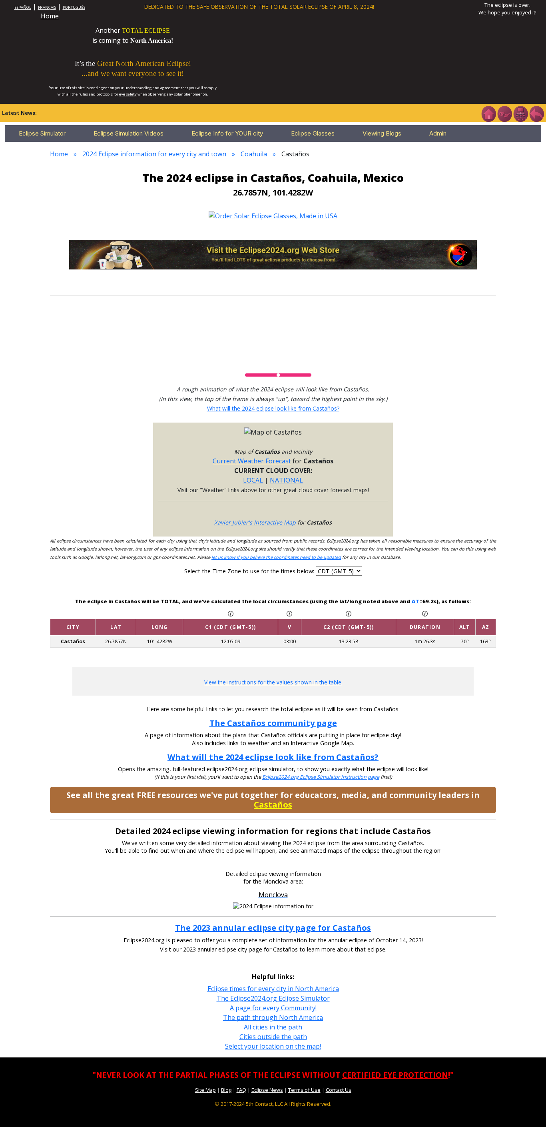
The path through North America (273, 1017)
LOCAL (253, 480)
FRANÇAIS (47, 7)
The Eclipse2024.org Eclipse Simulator (273, 998)
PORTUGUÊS (74, 7)
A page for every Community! (273, 1007)
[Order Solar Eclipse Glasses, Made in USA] (273, 215)
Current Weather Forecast (252, 461)
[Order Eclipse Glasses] (504, 113)
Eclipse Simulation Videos (128, 133)
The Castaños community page (273, 723)
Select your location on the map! (273, 1046)
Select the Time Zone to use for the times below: (250, 571)
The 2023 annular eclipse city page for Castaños (273, 927)
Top (528, 1109)
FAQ (241, 1089)
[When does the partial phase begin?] (230, 613)
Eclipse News (267, 1089)
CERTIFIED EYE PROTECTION (395, 1074)
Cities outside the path (273, 1036)
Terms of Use (304, 1089)
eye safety (128, 94)
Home (50, 16)
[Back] (536, 113)
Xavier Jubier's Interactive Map (255, 522)
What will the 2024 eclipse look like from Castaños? (273, 408)
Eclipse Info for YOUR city (227, 133)
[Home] (488, 113)
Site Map (205, 1089)
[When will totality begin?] (348, 613)
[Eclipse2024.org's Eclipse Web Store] (273, 253)
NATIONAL (286, 480)
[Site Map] (520, 113)
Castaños (273, 804)
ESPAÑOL (22, 7)
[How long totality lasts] (425, 613)
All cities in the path (273, 1027)
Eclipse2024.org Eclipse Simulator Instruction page (320, 777)
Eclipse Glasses (313, 133)
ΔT (415, 601)
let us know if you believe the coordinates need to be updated (276, 557)
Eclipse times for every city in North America (273, 988)
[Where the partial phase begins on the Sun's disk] (289, 613)
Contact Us (338, 1089)
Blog (226, 1089)
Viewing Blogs (382, 133)
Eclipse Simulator (42, 133)
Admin (437, 133)
